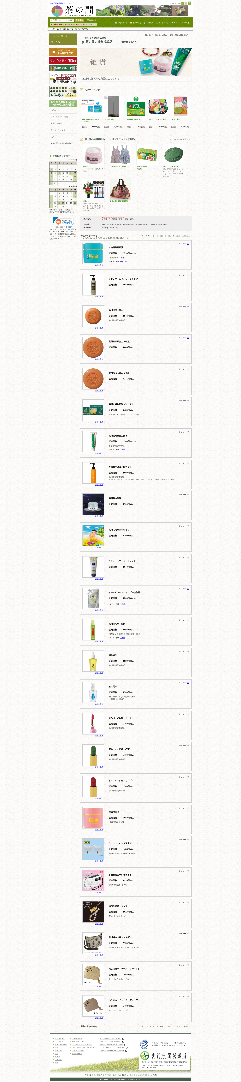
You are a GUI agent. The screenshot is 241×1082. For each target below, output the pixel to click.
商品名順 (153, 224)
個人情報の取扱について (145, 1075)
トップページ (60, 1039)
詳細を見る (99, 265)
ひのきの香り (109, 119)
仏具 (52, 137)
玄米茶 (57, 1057)
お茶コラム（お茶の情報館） (110, 1042)
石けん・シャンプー (59, 130)
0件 (188, 244)
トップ (52, 29)
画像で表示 (129, 219)
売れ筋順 (162, 224)
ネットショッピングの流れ (82, 1045)
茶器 (56, 1063)
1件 (188, 275)
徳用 (121, 261)
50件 (110, 228)
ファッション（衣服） (60, 117)
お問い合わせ (77, 1054)
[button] (63, 222)
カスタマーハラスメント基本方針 (112, 1048)
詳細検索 (92, 20)
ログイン (187, 23)
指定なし (106, 224)
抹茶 (56, 1054)
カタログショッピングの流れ (83, 1048)
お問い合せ (137, 23)
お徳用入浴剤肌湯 (133, 119)
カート (176, 23)
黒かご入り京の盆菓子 (157, 119)
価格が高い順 (143, 224)
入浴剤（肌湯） (57, 123)
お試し (127, 261)
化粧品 (53, 110)
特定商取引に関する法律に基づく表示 (119, 1075)
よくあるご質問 (78, 1051)
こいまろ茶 (59, 1042)
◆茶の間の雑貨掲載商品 (61, 143)
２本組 (122, 449)
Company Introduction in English (112, 1051)
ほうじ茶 (58, 1060)
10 (179, 236)
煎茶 (56, 1048)
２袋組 (122, 604)
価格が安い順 (132, 224)
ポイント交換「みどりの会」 (110, 1039)
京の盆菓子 (175, 119)
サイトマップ (164, 23)
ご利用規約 (98, 1075)
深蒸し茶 (58, 1051)
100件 (115, 228)
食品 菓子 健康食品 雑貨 (64, 29)
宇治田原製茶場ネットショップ (61, 3)
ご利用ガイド (123, 23)
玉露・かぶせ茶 (61, 1045)
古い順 (122, 224)
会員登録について (79, 1042)
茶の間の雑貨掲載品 (66, 104)
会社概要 (150, 23)
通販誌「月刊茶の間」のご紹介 (111, 1045)
